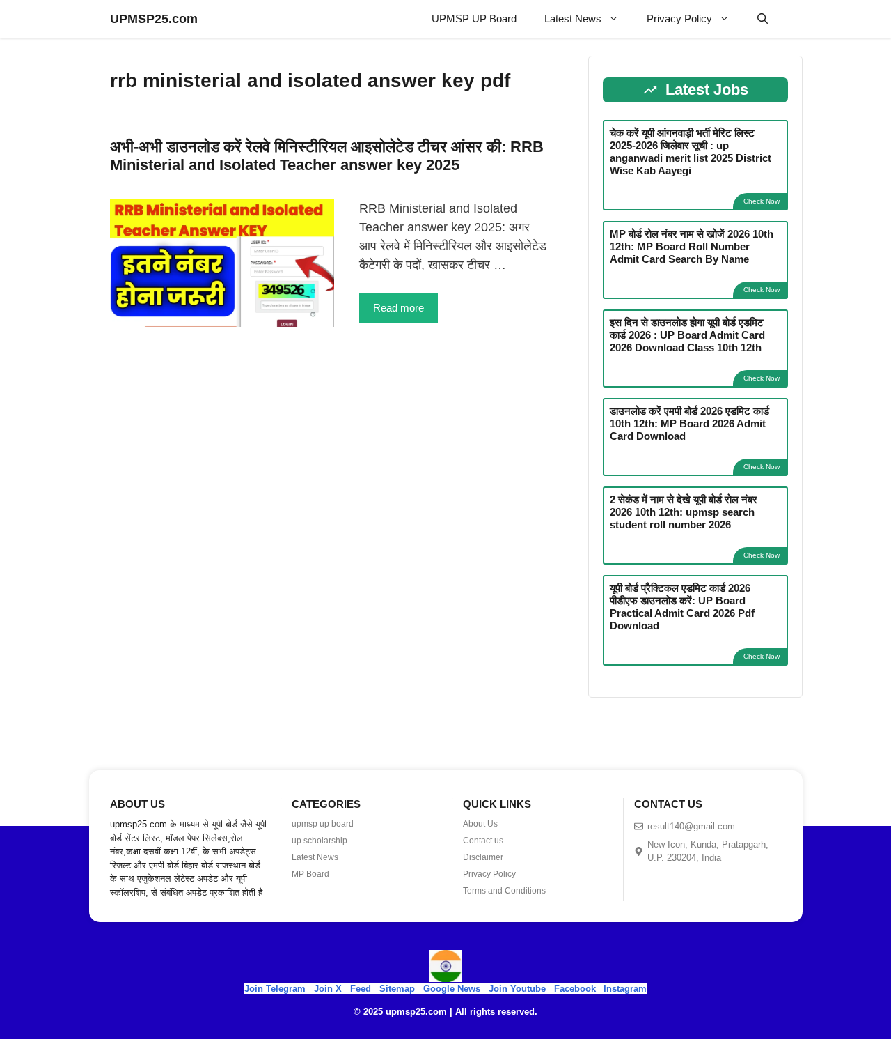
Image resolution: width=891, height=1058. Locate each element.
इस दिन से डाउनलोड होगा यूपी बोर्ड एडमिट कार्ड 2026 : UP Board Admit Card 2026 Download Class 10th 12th (687, 334)
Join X (329, 988)
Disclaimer (483, 857)
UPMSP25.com (154, 19)
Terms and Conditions (504, 891)
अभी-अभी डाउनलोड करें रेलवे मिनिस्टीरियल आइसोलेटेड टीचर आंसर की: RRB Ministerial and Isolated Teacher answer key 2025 (327, 156)
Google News (451, 988)
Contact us (483, 840)
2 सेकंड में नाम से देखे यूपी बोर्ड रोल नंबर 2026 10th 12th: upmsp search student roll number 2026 (683, 511)
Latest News (572, 18)
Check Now (761, 201)
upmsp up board (323, 824)
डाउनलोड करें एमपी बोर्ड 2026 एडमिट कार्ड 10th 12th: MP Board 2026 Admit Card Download (689, 423)
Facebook (575, 988)
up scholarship (319, 840)
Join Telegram (275, 988)
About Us (480, 824)
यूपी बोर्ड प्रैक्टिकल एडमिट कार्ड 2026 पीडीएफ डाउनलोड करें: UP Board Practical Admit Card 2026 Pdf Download (682, 606)
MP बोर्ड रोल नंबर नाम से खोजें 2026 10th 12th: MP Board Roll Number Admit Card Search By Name (691, 246)
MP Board (310, 874)
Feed (360, 988)
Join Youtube (517, 988)
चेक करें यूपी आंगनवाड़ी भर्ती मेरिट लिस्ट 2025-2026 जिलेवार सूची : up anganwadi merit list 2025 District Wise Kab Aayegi (690, 151)
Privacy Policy (679, 18)
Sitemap (397, 988)
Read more (398, 308)
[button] (762, 19)
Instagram (625, 988)
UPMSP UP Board (474, 18)
